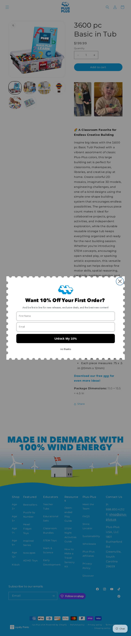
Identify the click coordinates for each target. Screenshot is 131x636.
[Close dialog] (120, 281)
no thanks (65, 349)
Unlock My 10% (65, 338)
